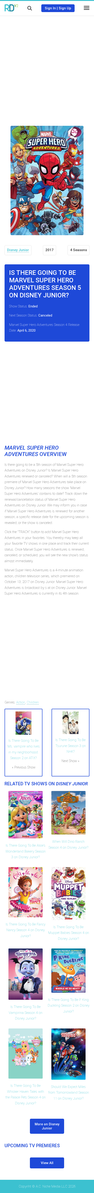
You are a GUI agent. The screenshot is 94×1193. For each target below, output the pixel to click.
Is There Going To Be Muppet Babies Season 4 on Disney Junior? (68, 933)
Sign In (50, 8)
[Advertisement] (47, 67)
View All (47, 1163)
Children (33, 702)
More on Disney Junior (47, 1126)
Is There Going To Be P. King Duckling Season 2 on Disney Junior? (68, 1005)
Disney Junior (18, 250)
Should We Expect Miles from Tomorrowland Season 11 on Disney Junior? (68, 1092)
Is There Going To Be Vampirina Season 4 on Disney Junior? (25, 1012)
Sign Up (65, 8)
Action (20, 702)
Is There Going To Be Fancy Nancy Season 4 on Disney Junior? (25, 930)
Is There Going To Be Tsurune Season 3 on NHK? (70, 746)
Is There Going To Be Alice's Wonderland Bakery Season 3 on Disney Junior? (25, 851)
